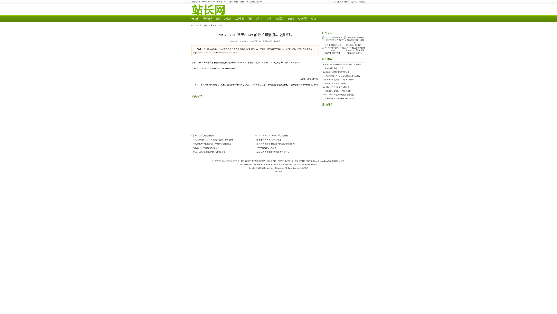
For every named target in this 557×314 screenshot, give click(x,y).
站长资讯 (207, 18)
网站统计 (278, 172)
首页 (197, 18)
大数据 (227, 18)
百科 (250, 18)
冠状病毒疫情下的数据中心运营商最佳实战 (275, 144)
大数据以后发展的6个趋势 (333, 68)
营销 (268, 18)
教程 (313, 18)
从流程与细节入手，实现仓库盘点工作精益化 (213, 140)
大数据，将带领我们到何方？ (206, 148)
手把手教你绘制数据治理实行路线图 (337, 91)
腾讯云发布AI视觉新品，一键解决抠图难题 (212, 144)
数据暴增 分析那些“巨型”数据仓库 (336, 72)
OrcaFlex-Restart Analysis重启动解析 (272, 135)
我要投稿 (362, 2)
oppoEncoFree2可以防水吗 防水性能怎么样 (339, 95)
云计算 (259, 18)
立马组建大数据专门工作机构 (334, 83)
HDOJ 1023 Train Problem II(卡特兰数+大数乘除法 (342, 65)
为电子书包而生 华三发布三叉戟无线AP (338, 99)
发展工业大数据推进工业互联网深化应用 (339, 80)
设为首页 (345, 2)
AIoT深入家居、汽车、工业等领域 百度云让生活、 (342, 76)
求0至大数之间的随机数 (203, 135)
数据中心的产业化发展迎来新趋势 (336, 87)
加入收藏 (337, 2)
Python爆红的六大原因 (266, 148)
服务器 (291, 18)
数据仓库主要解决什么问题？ (269, 140)
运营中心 (239, 18)
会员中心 (353, 2)
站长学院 (303, 18)
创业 (218, 18)
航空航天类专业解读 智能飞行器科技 (273, 152)
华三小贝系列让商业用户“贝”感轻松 (209, 152)
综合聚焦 (279, 18)
